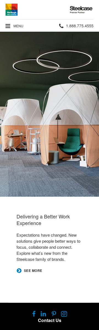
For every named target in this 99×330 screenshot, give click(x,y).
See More (33, 270)
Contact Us (49, 320)
